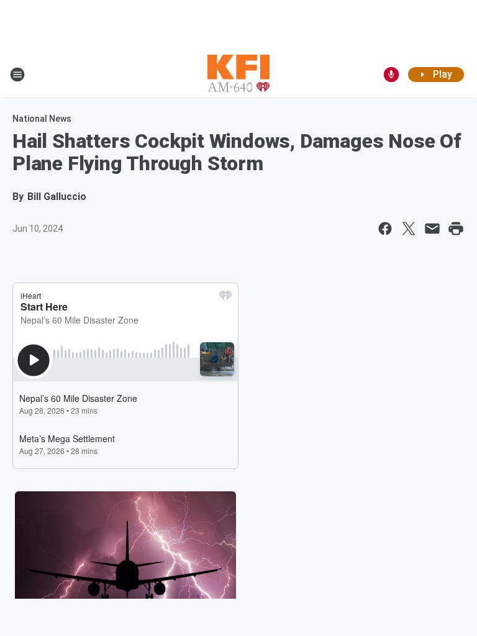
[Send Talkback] (391, 74)
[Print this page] (456, 228)
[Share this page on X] (408, 228)
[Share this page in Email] (432, 228)
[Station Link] (238, 74)
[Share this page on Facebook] (385, 228)
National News (41, 119)
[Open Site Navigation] (17, 74)
